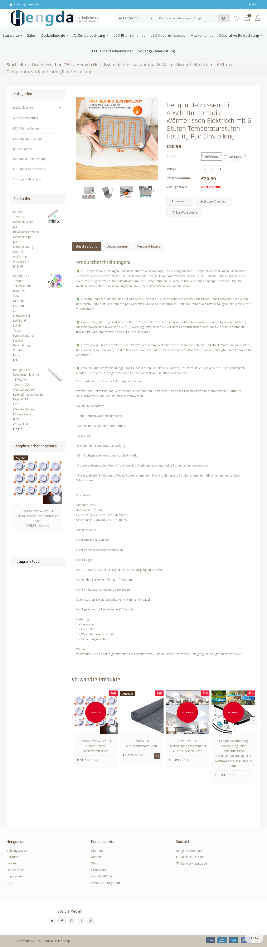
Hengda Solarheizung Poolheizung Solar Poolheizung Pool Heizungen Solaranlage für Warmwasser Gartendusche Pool (233, 753)
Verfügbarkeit (176, 187)
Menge (171, 169)
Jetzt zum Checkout (213, 201)
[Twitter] (52, 920)
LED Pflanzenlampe (26, 128)
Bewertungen (117, 246)
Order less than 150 (51, 64)
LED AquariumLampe (27, 139)
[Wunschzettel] (236, 18)
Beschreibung (87, 246)
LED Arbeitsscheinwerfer (29, 169)
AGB (10, 883)
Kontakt (96, 857)
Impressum (14, 876)
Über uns (97, 851)
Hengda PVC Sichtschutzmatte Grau (141, 743)
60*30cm (211, 156)
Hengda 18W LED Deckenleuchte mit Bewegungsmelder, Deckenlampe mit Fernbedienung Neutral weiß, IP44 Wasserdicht (21, 237)
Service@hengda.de (27, 4)
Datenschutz (15, 870)
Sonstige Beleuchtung (27, 179)
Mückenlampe (22, 149)
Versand (12, 863)
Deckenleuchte (23, 107)
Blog (94, 863)
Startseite (16, 64)
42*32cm (235, 156)
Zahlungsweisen (17, 851)
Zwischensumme (178, 178)
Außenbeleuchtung (25, 118)
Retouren (13, 857)
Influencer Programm (105, 883)
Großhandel (99, 870)
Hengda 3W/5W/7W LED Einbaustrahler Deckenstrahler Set (38, 516)
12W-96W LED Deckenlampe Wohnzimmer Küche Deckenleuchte (187, 746)
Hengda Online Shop (56, 941)
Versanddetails (148, 246)
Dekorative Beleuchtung (29, 159)
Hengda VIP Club (102, 876)
